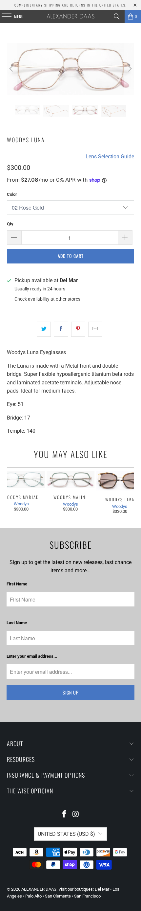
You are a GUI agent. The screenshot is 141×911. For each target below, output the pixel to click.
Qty (10, 223)
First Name (17, 583)
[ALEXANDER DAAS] (70, 16)
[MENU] (3, 16)
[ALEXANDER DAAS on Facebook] (65, 815)
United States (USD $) (66, 834)
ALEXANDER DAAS (38, 889)
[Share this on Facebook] (61, 329)
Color (12, 194)
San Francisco (87, 896)
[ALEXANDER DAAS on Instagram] (76, 815)
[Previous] (12, 69)
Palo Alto (33, 896)
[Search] (117, 16)
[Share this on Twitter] (44, 329)
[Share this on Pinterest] (78, 329)
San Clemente (58, 896)
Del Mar (102, 889)
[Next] (129, 69)
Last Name (17, 622)
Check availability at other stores (47, 299)
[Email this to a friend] (95, 329)
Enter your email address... (32, 656)
